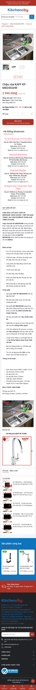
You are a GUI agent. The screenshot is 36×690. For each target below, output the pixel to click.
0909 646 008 (22, 146)
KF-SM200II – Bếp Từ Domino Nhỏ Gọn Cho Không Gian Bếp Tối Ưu (23, 515)
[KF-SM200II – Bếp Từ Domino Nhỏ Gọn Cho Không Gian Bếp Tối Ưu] (7, 518)
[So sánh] (33, 681)
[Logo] (18, 10)
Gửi (32, 634)
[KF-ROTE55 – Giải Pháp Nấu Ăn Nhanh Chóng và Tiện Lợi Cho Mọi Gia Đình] (7, 528)
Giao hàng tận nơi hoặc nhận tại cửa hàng (18, 122)
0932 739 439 (22, 177)
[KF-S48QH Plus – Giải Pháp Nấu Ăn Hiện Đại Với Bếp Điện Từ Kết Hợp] (7, 486)
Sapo (22, 682)
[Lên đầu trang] (33, 676)
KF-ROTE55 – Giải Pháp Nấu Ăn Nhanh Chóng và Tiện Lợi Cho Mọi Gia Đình (23, 526)
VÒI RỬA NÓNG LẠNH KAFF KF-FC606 (26, 567)
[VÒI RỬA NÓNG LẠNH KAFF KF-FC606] (27, 558)
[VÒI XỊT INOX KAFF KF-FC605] (9, 558)
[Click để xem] (18, 47)
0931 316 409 (22, 196)
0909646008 (25, 4)
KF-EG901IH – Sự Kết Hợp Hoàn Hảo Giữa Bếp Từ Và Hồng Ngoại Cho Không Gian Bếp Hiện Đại (22, 504)
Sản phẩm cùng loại (11, 543)
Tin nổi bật (6, 478)
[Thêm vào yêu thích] (32, 60)
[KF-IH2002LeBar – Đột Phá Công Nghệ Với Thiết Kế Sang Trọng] (7, 496)
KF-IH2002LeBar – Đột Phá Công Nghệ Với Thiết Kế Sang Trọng (23, 494)
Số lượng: (5, 114)
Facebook (4, 661)
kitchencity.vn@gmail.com (20, 150)
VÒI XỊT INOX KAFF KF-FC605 (8, 567)
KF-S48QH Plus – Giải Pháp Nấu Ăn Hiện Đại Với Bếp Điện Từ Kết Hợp (23, 483)
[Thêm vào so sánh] (18, 76)
